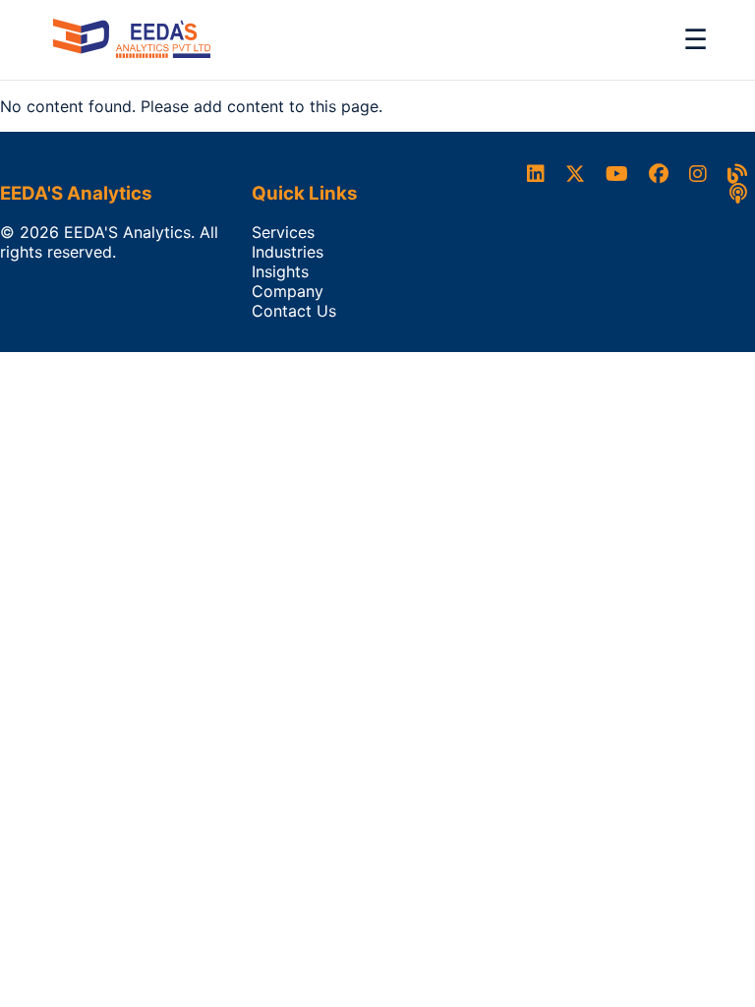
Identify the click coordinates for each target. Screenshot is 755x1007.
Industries (287, 252)
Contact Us (294, 311)
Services (283, 232)
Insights (280, 271)
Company (287, 291)
